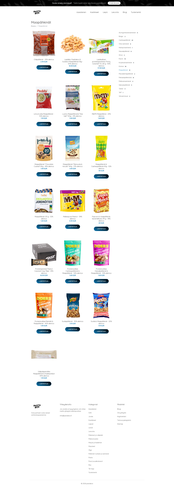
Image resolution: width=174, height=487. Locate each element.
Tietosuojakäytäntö (124, 420)
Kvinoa (122, 66)
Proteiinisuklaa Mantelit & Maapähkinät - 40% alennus (44, 322)
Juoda (91, 416)
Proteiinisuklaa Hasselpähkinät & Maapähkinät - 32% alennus (101, 271)
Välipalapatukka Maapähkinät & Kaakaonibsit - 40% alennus (44, 374)
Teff (121, 92)
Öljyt (90, 450)
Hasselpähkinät (125, 51)
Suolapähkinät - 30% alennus (72, 321)
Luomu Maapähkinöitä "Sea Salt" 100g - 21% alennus (72, 115)
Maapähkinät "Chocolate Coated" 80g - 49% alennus (44, 165)
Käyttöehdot (121, 416)
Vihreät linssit (124, 96)
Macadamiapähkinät (127, 74)
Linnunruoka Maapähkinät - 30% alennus (44, 115)
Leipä (105, 12)
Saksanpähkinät (125, 85)
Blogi (125, 12)
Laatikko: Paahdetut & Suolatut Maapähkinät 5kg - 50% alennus (72, 61)
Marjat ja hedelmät (95, 443)
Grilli (90, 413)
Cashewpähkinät (126, 40)
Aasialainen (81, 12)
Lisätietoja (44, 67)
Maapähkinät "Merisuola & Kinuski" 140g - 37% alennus (73, 165)
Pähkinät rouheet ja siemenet (99, 454)
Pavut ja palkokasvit (96, 461)
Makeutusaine (93, 439)
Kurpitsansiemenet (126, 63)
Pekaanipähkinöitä (126, 77)
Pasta (91, 457)
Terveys (91, 469)
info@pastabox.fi (66, 416)
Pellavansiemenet (126, 81)
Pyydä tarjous (114, 3)
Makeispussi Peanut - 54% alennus (72, 218)
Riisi (90, 465)
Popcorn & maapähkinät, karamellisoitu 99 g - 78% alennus (101, 219)
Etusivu (33, 26)
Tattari (122, 89)
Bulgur (122, 36)
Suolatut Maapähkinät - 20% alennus (101, 322)
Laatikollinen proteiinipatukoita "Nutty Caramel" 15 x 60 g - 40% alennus (101, 62)
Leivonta (115, 12)
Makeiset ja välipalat (96, 435)
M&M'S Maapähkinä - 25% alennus (101, 115)
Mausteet (92, 446)
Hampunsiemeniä (126, 47)
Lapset (91, 424)
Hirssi (122, 55)
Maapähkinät (124, 70)
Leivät (91, 428)
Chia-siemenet (125, 44)
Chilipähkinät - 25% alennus (44, 59)
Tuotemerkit (136, 12)
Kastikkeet (94, 12)
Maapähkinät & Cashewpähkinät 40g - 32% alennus (101, 166)
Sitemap (120, 424)
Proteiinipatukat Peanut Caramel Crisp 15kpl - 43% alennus (43, 271)
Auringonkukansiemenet (128, 33)
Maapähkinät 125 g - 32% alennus (44, 218)
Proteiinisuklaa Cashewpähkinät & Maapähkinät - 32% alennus (72, 271)
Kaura (122, 59)
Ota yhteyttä (121, 413)
